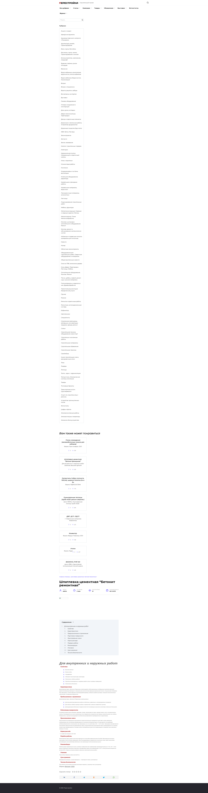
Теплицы (64, 370)
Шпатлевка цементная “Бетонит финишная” (73, 460)
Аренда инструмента (68, 34)
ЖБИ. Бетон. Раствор (68, 132)
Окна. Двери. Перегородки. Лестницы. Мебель (70, 268)
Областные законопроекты (70, 249)
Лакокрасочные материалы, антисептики (70, 194)
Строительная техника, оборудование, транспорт (69, 333)
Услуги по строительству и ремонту (69, 396)
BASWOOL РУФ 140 (73, 562)
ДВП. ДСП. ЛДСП (73, 516)
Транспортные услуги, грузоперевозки (68, 390)
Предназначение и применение (78, 633)
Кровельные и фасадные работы (69, 183)
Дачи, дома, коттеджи (68, 110)
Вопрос (63, 83)
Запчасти (64, 139)
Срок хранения (72, 650)
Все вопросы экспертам (69, 94)
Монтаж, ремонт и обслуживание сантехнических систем (71, 231)
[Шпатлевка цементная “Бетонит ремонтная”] (63, 598)
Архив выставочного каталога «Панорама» (71, 39)
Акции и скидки (66, 31)
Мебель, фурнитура (67, 207)
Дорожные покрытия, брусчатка (71, 128)
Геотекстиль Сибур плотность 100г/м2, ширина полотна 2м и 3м (73, 480)
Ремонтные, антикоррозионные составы (71, 306)
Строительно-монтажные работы (69, 338)
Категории (64, 149)
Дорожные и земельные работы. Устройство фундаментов (71, 123)
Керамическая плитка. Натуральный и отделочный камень (70, 155)
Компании (86, 8)
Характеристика (73, 631)
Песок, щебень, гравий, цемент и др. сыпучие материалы (71, 279)
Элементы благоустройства (70, 420)
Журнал (62, 13)
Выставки (121, 8)
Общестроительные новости (70, 260)
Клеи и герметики (66, 160)
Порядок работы (73, 643)
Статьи (75, 8)
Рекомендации (72, 645)
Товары (97, 8)
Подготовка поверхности (75, 636)
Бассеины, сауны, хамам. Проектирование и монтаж (70, 53)
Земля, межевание (67, 142)
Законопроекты (66, 135)
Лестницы (64, 198)
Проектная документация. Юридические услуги (69, 289)
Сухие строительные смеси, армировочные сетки (70, 358)
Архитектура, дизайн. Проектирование (68, 44)
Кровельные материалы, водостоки (69, 188)
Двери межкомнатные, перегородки (68, 114)
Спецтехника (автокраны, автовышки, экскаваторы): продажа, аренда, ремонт (69, 323)
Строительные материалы (69, 343)
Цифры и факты (66, 409)
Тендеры (64, 366)
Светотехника (65, 314)
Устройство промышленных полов (70, 401)
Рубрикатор (65, 310)
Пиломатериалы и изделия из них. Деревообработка (70, 284)
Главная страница (64, 576)
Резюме (63, 298)
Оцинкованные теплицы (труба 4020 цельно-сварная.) (73, 498)
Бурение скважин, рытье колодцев (69, 64)
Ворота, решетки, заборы (69, 90)
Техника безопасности (75, 652)
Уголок (72, 548)
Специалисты (65, 317)
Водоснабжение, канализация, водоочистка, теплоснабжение (71, 73)
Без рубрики (64, 8)
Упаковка (71, 648)
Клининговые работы (68, 164)
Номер (63, 245)
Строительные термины (68, 350)
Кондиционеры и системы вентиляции (69, 172)
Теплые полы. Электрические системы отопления (70, 378)
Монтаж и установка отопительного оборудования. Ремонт (71, 223)
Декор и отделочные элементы (71, 119)
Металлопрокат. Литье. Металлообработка (68, 217)
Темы (62, 362)
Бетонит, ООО (70, 766)
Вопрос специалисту (68, 87)
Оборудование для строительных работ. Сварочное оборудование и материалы (71, 254)
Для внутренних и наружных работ (76, 626)
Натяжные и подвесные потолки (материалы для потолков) (71, 237)
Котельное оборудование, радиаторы (69, 177)
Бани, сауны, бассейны (68, 49)
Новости (63, 242)
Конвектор (73, 533)
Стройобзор (65, 353)
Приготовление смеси (74, 638)
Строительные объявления (69, 346)
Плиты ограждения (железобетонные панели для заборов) (73, 442)
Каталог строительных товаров (71, 146)
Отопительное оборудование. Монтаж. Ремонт (70, 273)
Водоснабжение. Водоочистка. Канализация (71, 79)
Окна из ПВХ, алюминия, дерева (71, 263)
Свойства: (71, 628)
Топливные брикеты (67, 386)
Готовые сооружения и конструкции (68, 105)
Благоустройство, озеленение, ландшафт (71, 59)
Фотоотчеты (133, 8)
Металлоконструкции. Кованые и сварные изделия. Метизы (71, 212)
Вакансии (64, 69)
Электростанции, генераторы (70, 416)
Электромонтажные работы (70, 413)
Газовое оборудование (68, 101)
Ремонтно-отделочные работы (71, 301)
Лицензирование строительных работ (71, 203)
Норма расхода (73, 640)
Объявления (108, 8)
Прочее (63, 294)
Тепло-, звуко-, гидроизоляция (71, 373)
